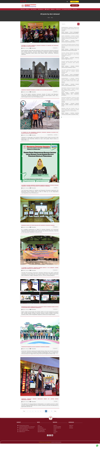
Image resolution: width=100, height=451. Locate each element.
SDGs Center (75, 9)
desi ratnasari (26, 48)
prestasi (55, 134)
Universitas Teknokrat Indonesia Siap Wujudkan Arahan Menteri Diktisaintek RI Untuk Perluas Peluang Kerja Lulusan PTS (70, 54)
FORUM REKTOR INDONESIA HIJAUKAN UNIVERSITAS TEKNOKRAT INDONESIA (35, 346)
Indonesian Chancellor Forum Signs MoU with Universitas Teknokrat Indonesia (38, 225)
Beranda (23, 9)
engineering (50, 134)
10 (51, 411)
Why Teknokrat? (33, 9)
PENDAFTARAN (75, 5)
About (28, 9)
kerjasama (55, 47)
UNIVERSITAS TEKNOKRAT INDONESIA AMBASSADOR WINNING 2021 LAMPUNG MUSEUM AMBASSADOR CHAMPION (39, 399)
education (55, 91)
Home (49, 17)
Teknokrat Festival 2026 (67, 9)
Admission (41, 9)
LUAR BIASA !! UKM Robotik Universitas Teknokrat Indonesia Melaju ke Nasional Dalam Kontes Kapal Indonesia (70, 45)
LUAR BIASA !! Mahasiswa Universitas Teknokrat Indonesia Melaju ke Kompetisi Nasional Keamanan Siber (70, 71)
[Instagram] (50, 435)
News (53, 9)
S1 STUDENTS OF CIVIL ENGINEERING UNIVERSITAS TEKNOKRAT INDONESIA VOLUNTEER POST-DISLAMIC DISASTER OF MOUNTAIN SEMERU (39, 133)
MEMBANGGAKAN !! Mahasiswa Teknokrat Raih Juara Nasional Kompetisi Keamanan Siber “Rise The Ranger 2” (70, 28)
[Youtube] (52, 435)
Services (59, 9)
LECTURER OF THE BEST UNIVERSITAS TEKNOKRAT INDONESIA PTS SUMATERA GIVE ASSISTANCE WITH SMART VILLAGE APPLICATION (39, 46)
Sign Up (64, 1)
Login (60, 1)
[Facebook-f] (48, 435)
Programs (47, 9)
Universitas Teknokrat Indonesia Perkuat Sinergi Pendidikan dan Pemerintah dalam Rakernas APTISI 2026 (70, 62)
